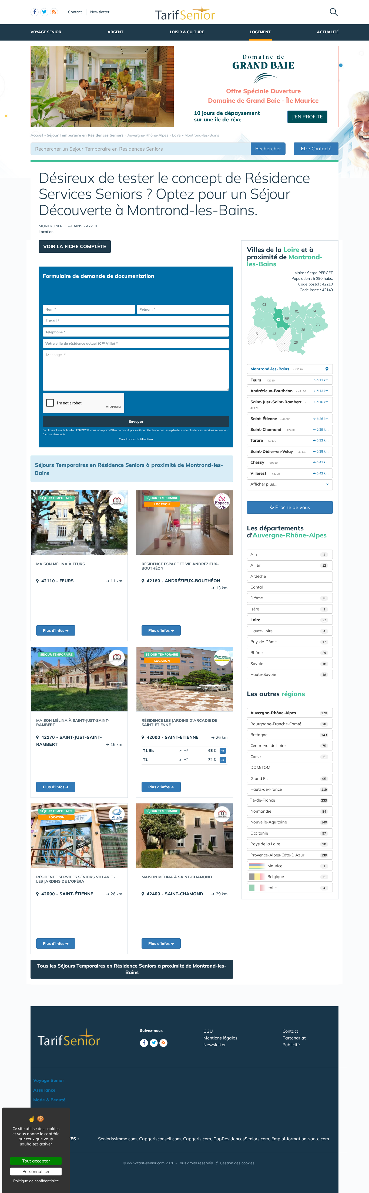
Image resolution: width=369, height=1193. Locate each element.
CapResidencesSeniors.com (241, 1138)
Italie (296, 887)
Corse (287, 756)
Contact (75, 11)
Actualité (327, 31)
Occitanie (288, 833)
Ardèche (258, 576)
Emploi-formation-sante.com (300, 1138)
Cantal (256, 587)
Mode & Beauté (49, 1100)
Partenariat (294, 1038)
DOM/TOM (260, 767)
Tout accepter (36, 1161)
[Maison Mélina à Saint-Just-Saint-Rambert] (79, 679)
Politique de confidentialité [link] (36, 1180)
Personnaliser (36, 1171)
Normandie (288, 811)
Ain (287, 554)
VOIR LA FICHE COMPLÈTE (74, 246)
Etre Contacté (316, 148)
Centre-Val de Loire (288, 745)
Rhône (288, 652)
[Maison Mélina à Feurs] (79, 522)
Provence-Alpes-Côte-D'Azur (288, 855)
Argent (115, 31)
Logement (260, 31)
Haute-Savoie (288, 674)
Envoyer (136, 421)
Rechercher (268, 148)
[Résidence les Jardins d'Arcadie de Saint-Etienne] (184, 679)
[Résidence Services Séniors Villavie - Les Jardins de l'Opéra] (79, 835)
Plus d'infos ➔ (56, 630)
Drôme (287, 597)
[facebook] (35, 12)
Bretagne (288, 734)
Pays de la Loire (288, 843)
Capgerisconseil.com (160, 1138)
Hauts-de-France (288, 789)
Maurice (296, 865)
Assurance (44, 1090)
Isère (287, 609)
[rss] (54, 12)
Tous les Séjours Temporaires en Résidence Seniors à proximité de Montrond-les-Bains (131, 969)
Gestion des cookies (237, 1163)
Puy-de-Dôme (288, 641)
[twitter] (44, 12)
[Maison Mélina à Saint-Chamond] (184, 835)
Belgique (296, 876)
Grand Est (288, 778)
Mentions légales (220, 1038)
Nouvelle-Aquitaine (288, 822)
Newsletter (99, 11)
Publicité (291, 1044)
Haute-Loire (287, 630)
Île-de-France (288, 800)
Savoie (288, 663)
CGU (208, 1031)
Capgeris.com (197, 1138)
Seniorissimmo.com (117, 1138)
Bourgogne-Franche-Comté (288, 723)
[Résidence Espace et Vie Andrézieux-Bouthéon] (184, 522)
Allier (288, 565)
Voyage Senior (46, 31)
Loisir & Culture (187, 31)
